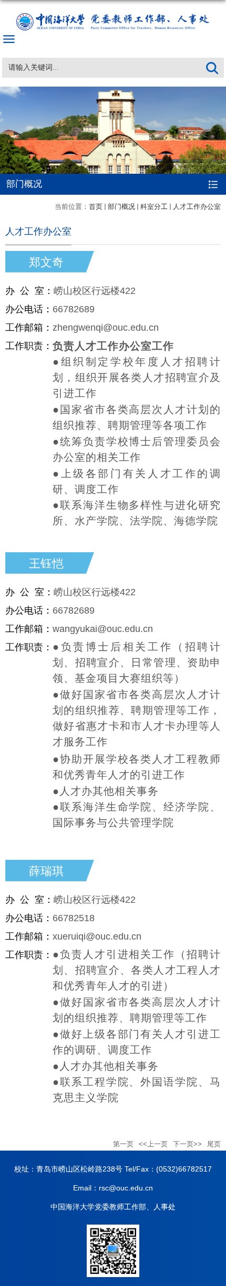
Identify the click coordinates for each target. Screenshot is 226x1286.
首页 (95, 206)
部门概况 (121, 206)
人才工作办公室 (197, 206)
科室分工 (154, 206)
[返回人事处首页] (113, 14)
